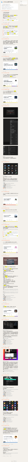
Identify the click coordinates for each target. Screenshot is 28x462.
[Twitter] (16, 1)
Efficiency (8, 373)
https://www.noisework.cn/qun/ (11, 185)
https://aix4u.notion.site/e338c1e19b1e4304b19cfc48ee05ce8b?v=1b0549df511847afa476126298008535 (10, 415)
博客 (4, 444)
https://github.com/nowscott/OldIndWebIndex (9, 77)
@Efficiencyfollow (9, 341)
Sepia (25, 5)
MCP (4, 37)
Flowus (12, 444)
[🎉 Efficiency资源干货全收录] (2, 2)
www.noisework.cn (7, 6)
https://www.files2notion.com (9, 273)
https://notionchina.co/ (7, 17)
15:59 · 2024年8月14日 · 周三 (5, 161)
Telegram (8, 346)
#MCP (4, 25)
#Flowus (10, 427)
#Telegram (7, 330)
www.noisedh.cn (8, 18)
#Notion (6, 25)
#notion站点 (4, 13)
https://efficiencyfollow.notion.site (9, 371)
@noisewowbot (9, 186)
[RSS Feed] (15, 1)
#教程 (7, 5)
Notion (7, 37)
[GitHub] (17, 1)
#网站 (4, 5)
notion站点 (5, 22)
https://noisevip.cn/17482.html (10, 295)
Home (21, 1)
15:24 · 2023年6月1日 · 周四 (5, 347)
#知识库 (8, 13)
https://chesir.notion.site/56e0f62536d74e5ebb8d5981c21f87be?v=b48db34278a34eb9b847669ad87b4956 (10, 181)
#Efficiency (6, 361)
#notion (9, 5)
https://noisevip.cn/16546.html (10, 391)
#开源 (2, 5)
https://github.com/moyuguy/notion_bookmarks (10, 60)
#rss (10, 5)
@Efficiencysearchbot (9, 299)
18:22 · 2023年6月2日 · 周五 (5, 319)
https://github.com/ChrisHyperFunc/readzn (9, 44)
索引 (4, 87)
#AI (5, 5)
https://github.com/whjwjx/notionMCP (8, 28)
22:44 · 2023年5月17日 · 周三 (5, 425)
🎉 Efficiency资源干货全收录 (8, 1)
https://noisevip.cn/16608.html (10, 339)
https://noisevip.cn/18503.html (10, 183)
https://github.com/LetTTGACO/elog (8, 433)
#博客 (4, 427)
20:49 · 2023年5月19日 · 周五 (5, 399)
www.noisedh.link (13, 18)
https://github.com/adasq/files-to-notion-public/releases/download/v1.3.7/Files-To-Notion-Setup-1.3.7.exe (10, 290)
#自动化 (6, 91)
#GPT (4, 411)
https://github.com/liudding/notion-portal (9, 307)
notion (5, 238)
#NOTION (4, 330)
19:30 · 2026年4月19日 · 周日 (5, 10)
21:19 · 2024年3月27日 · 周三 (5, 191)
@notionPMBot (6, 338)
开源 (6, 444)
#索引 (4, 74)
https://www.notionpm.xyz (8, 337)
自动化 (8, 104)
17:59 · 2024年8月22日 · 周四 (5, 89)
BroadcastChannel (22, 5)
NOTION (5, 302)
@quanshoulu (9, 184)
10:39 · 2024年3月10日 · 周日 (5, 224)
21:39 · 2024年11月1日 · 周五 (5, 72)
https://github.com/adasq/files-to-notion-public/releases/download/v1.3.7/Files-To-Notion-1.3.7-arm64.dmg (10, 293)
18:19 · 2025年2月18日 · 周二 (5, 56)
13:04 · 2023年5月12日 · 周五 (5, 445)
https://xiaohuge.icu (6, 451)
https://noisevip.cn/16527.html (10, 417)
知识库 (9, 22)
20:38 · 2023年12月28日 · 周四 (5, 240)
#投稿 (4, 447)
